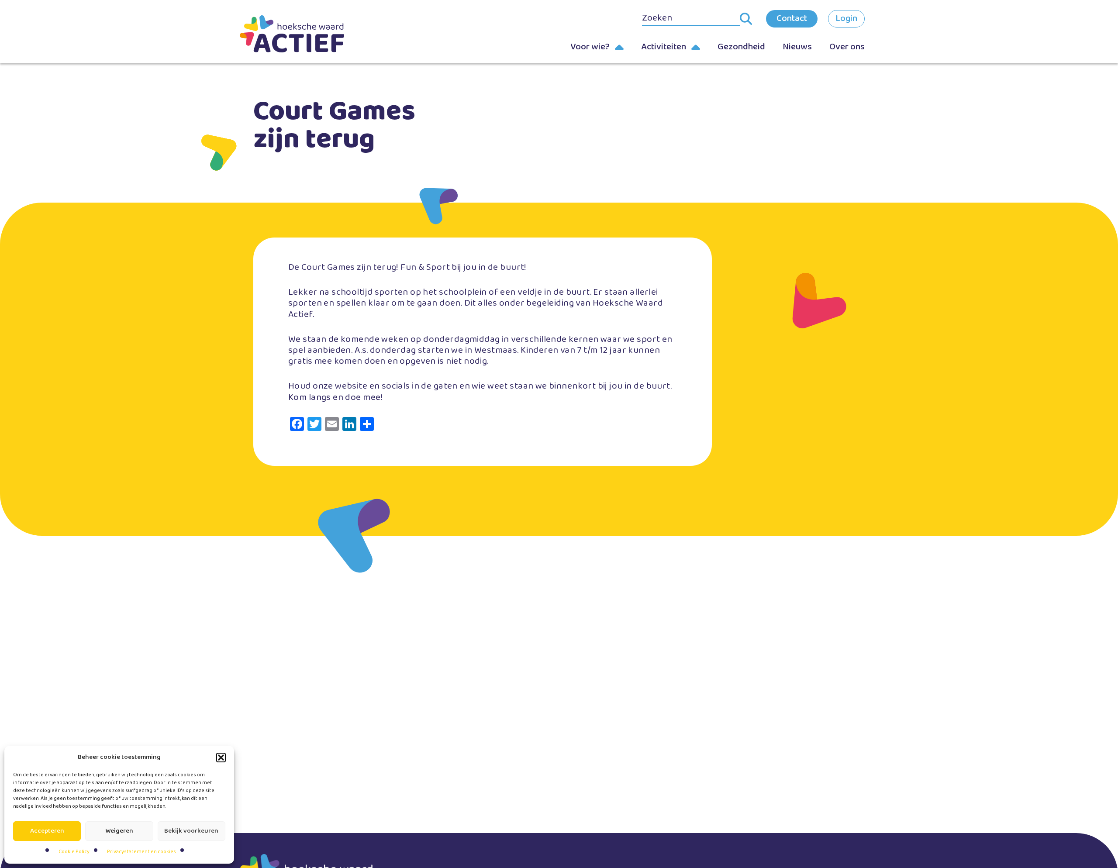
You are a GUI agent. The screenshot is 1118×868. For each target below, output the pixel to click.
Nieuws (797, 46)
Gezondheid (741, 46)
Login (846, 18)
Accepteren (47, 831)
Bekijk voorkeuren (191, 831)
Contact (791, 18)
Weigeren (119, 831)
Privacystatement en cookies (141, 851)
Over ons (847, 46)
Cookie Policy (74, 851)
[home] (305, 33)
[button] (221, 757)
